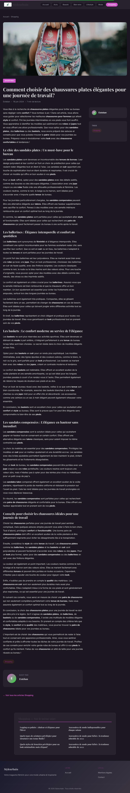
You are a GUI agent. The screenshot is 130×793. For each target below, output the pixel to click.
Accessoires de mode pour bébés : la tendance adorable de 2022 (89, 737)
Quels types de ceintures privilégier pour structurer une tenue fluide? (38, 737)
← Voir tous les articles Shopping (18, 695)
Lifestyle (89, 5)
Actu (56, 5)
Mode (100, 5)
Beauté (66, 5)
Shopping (112, 5)
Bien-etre (77, 5)
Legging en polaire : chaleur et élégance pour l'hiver (40, 728)
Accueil (46, 5)
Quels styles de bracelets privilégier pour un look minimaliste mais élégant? (40, 745)
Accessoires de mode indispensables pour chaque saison (87, 728)
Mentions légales (105, 773)
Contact (101, 777)
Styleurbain (20, 4)
